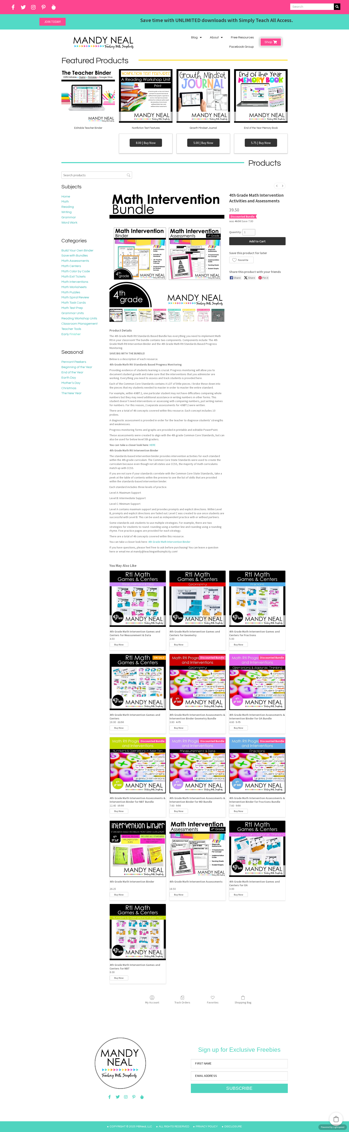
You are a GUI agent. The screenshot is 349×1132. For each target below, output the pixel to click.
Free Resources (242, 37)
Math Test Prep (72, 307)
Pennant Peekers (73, 361)
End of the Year (72, 372)
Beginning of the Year (76, 367)
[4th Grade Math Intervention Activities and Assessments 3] (159, 315)
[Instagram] (33, 7)
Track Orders (182, 1002)
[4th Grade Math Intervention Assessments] (197, 849)
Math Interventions (74, 281)
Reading (67, 206)
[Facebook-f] (13, 7)
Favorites (213, 1002)
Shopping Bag (243, 1002)
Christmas (68, 388)
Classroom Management (79, 323)
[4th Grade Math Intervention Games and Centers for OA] (257, 849)
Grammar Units (72, 313)
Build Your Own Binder (77, 250)
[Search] (337, 6)
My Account (152, 1002)
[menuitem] (277, 186)
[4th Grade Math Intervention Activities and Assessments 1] (130, 315)
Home (65, 196)
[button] (241, 260)
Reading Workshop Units (79, 318)
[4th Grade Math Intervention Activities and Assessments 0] (115, 315)
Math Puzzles (70, 292)
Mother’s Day (70, 382)
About (214, 37)
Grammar (68, 217)
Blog (194, 37)
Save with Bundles (74, 255)
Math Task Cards (73, 302)
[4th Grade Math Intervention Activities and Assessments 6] (203, 315)
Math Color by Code (75, 271)
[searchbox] (96, 174)
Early (65, 334)
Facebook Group (241, 46)
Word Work (69, 222)
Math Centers (71, 266)
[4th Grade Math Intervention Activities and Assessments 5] (188, 315)
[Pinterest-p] (43, 7)
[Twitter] (23, 7)
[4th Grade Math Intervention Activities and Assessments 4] (174, 315)
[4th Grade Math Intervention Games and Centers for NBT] (138, 932)
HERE (152, 445)
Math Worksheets (74, 287)
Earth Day (68, 377)
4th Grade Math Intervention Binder (169, 542)
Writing (66, 212)
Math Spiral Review (75, 297)
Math (65, 201)
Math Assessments (75, 260)
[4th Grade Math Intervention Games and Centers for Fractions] (257, 599)
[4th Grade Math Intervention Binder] (138, 849)
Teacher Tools (71, 329)
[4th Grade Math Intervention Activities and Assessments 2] (145, 315)
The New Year (71, 393)
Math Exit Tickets (73, 276)
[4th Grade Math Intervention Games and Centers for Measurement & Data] (138, 599)
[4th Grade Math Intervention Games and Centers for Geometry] (197, 599)
